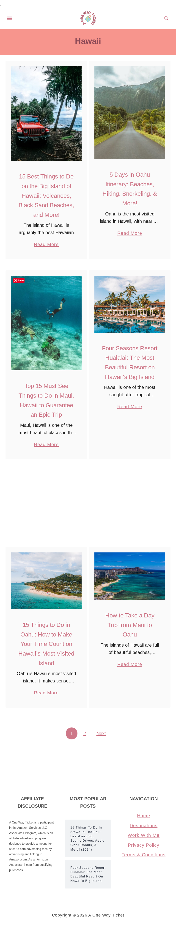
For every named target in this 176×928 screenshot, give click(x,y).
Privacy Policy (143, 845)
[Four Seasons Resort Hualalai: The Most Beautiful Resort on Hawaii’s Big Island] (129, 304)
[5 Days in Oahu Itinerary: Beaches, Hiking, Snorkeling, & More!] (129, 112)
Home (143, 815)
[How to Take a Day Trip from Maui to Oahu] (129, 576)
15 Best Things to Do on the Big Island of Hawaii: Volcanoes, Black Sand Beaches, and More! (46, 195)
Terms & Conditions (143, 854)
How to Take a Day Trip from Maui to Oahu (129, 625)
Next (101, 733)
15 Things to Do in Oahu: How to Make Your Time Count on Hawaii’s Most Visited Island (46, 643)
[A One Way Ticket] (88, 17)
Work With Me (144, 835)
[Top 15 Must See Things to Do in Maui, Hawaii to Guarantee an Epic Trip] (46, 323)
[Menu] (9, 18)
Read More (46, 245)
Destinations (143, 825)
